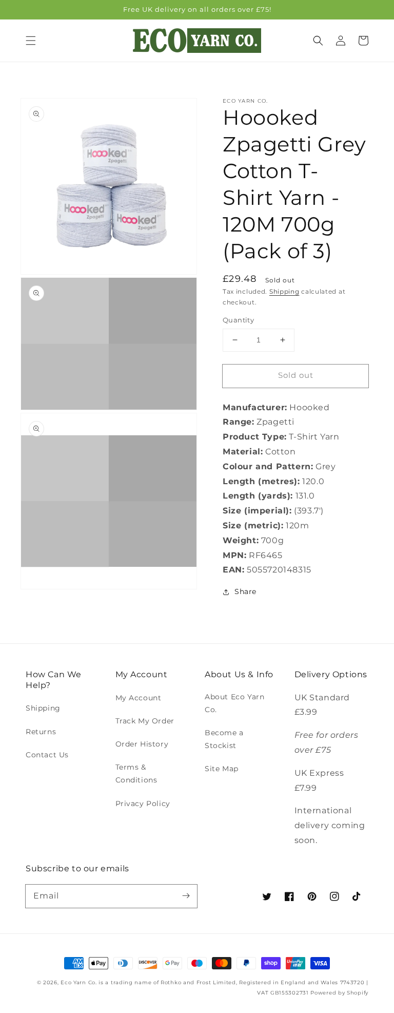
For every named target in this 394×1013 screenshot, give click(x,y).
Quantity (238, 320)
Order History (142, 744)
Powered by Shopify (339, 992)
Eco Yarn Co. (78, 982)
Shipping (284, 291)
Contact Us (47, 754)
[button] (30, 40)
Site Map (222, 768)
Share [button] (245, 591)
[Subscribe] (185, 896)
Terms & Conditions (136, 773)
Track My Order (144, 720)
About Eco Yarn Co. (234, 703)
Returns (41, 731)
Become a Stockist (224, 739)
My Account (138, 697)
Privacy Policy (142, 803)
